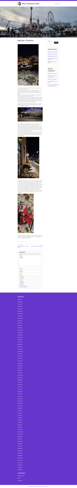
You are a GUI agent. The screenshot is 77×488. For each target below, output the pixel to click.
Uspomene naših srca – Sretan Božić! (23, 246)
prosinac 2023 (20, 351)
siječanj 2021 (20, 429)
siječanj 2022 (20, 401)
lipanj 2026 (20, 299)
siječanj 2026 (20, 311)
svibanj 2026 (20, 301)
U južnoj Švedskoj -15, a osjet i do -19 (37, 246)
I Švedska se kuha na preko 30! (52, 54)
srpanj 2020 (20, 443)
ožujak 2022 (20, 396)
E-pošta (21, 271)
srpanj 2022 (20, 386)
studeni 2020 (20, 434)
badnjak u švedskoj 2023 (23, 241)
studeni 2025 (20, 315)
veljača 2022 (20, 398)
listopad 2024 (20, 334)
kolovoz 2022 (20, 384)
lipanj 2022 (20, 389)
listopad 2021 (20, 408)
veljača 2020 (20, 455)
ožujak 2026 (20, 306)
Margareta (49, 79)
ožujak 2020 (20, 453)
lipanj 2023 (20, 360)
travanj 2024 (20, 344)
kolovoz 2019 (20, 469)
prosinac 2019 (20, 460)
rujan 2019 (19, 467)
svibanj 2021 (20, 420)
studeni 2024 (20, 332)
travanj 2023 (20, 365)
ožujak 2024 (20, 346)
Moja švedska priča (30, 4)
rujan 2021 (19, 410)
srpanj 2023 (20, 358)
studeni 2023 (20, 353)
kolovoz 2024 (20, 337)
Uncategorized (20, 480)
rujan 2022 (20, 382)
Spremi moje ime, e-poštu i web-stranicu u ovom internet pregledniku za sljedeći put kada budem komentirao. (22, 280)
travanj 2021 (20, 422)
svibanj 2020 (20, 448)
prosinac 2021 (20, 403)
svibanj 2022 (20, 391)
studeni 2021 (20, 405)
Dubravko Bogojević (51, 81)
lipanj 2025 (20, 325)
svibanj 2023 (20, 363)
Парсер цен (50, 75)
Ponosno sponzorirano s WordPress (33, 486)
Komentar (21, 257)
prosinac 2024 (20, 330)
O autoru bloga (57, 3)
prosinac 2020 (20, 431)
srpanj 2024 (20, 339)
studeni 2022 (20, 377)
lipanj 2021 (20, 417)
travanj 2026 (20, 304)
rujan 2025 (20, 320)
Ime (21, 268)
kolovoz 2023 (20, 356)
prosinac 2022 (20, 375)
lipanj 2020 (20, 446)
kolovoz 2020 (20, 441)
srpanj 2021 (20, 415)
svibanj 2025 (20, 327)
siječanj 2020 (20, 457)
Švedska (19, 478)
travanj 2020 (20, 450)
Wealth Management (51, 73)
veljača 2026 (20, 308)
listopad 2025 (20, 318)
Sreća (55, 73)
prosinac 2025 (20, 313)
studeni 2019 (20, 462)
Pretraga (56, 42)
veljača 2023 (20, 370)
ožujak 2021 (20, 424)
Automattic (47, 486)
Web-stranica (21, 274)
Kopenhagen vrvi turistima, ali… (52, 56)
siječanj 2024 (20, 349)
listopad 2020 (20, 436)
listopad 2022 (20, 379)
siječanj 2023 (20, 372)
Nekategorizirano (21, 475)
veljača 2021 (20, 427)
